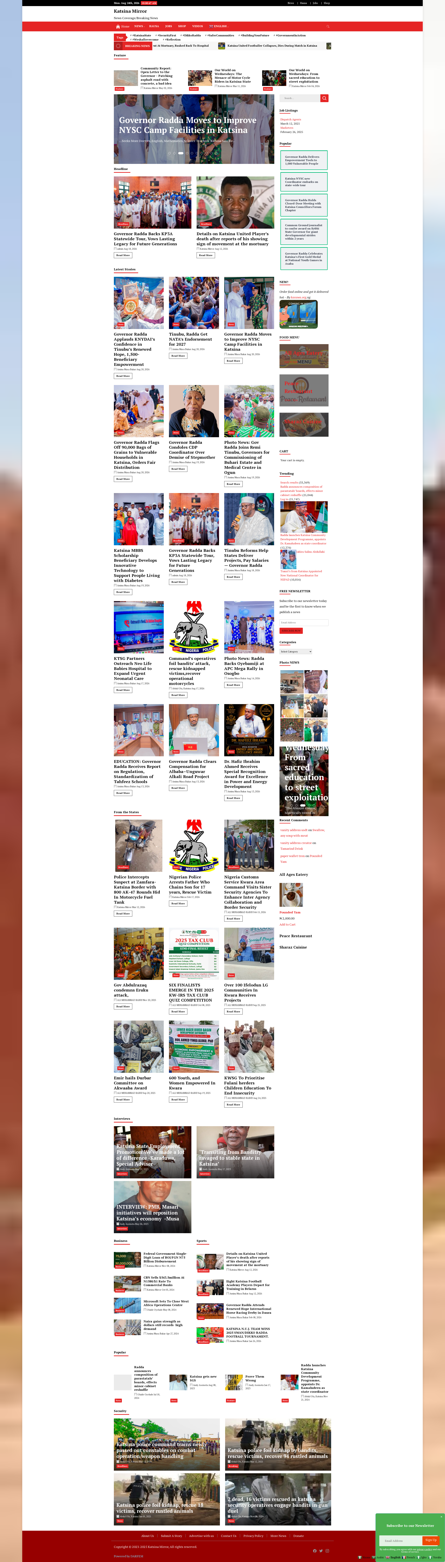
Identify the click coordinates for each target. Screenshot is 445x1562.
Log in (284, 499)
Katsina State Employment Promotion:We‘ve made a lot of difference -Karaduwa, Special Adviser (150, 1155)
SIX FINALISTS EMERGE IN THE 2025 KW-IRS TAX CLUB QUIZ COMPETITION (191, 992)
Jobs (315, 3)
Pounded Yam (290, 912)
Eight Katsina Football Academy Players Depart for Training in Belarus (248, 1285)
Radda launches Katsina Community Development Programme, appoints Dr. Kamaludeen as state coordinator (303, 539)
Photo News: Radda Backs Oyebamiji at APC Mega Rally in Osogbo (244, 666)
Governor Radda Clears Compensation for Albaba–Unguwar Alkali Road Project (192, 769)
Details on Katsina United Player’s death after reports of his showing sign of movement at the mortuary (233, 239)
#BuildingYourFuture (255, 35)
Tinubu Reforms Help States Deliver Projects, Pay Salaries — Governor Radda (246, 558)
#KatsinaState (141, 35)
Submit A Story (171, 1536)
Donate (298, 1536)
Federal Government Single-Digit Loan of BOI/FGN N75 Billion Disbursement (165, 1257)
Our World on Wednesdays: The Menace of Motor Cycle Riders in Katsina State (233, 75)
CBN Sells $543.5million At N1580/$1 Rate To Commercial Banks (164, 1281)
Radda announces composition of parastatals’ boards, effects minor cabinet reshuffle (301, 491)
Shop (327, 3)
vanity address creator (296, 843)
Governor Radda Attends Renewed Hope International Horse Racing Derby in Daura (248, 1309)
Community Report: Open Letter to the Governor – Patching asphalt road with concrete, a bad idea (156, 75)
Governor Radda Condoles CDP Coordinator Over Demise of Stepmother (192, 449)
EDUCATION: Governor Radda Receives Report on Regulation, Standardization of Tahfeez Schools (137, 771)
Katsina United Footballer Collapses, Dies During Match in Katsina (160, 46)
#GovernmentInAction (291, 35)
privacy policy (424, 1549)
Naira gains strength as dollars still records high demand (163, 1325)
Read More (123, 255)
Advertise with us (201, 1536)
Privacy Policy (253, 1536)
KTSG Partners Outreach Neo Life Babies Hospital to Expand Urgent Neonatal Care (133, 668)
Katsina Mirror (130, 11)
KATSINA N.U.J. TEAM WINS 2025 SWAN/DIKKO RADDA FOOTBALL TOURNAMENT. (248, 1332)
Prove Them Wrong (254, 1378)
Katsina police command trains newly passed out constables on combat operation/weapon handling (161, 1450)
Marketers (286, 128)
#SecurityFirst (167, 35)
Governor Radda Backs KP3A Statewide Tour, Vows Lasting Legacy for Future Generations (145, 239)
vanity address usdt (294, 830)
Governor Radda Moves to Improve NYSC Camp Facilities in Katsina (248, 341)
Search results (289, 482)
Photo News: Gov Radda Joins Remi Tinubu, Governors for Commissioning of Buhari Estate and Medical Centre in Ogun (247, 457)
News (291, 3)
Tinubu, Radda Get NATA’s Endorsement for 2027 (190, 339)
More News (278, 1536)
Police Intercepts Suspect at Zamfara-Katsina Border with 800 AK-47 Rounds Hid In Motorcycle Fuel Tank (137, 889)
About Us (147, 1536)
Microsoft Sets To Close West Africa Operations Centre (166, 1303)
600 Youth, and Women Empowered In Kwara (192, 1083)
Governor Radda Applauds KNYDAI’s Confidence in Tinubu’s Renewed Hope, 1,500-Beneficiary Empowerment (134, 349)
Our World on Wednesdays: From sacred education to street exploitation (304, 75)
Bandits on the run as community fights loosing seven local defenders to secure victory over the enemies (294, 46)
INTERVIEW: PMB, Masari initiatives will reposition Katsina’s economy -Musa (147, 1213)
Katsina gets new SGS (203, 1378)
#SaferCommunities (220, 35)
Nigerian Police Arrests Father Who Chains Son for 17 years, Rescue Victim (190, 884)
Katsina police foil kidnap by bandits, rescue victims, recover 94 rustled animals (278, 1453)
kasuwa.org (298, 297)
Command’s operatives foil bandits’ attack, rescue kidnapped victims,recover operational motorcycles (192, 671)
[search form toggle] (328, 26)
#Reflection (173, 39)
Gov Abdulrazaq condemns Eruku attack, (131, 990)
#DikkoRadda (192, 35)
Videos (197, 26)
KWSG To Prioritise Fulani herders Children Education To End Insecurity (247, 1085)
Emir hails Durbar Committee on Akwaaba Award (132, 1083)
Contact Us (228, 1536)
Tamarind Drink (291, 848)
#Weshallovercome (145, 39)
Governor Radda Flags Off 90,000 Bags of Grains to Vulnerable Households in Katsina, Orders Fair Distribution (136, 454)
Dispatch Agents (290, 119)
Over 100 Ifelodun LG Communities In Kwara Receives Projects (246, 992)
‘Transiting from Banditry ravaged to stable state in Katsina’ (230, 1158)
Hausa (303, 3)
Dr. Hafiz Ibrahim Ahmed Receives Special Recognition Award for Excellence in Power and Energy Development (246, 774)
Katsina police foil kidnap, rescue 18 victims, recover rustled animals (159, 1508)
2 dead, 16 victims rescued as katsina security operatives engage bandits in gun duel (278, 1505)
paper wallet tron (292, 856)
